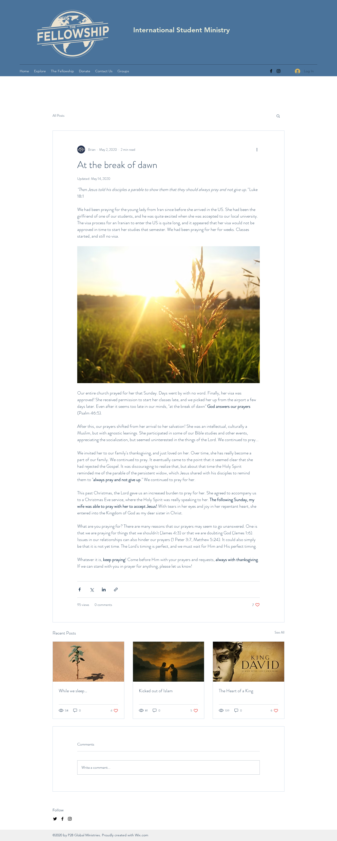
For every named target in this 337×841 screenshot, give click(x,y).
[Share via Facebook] (79, 589)
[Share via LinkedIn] (103, 589)
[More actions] (257, 149)
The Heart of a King (236, 691)
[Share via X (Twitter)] (91, 589)
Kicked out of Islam (156, 691)
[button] (40, 71)
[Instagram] (278, 71)
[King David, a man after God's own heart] (248, 662)
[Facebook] (271, 71)
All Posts (58, 115)
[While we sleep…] (88, 662)
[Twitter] (55, 818)
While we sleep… (73, 691)
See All (279, 632)
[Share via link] (115, 589)
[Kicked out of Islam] (168, 662)
